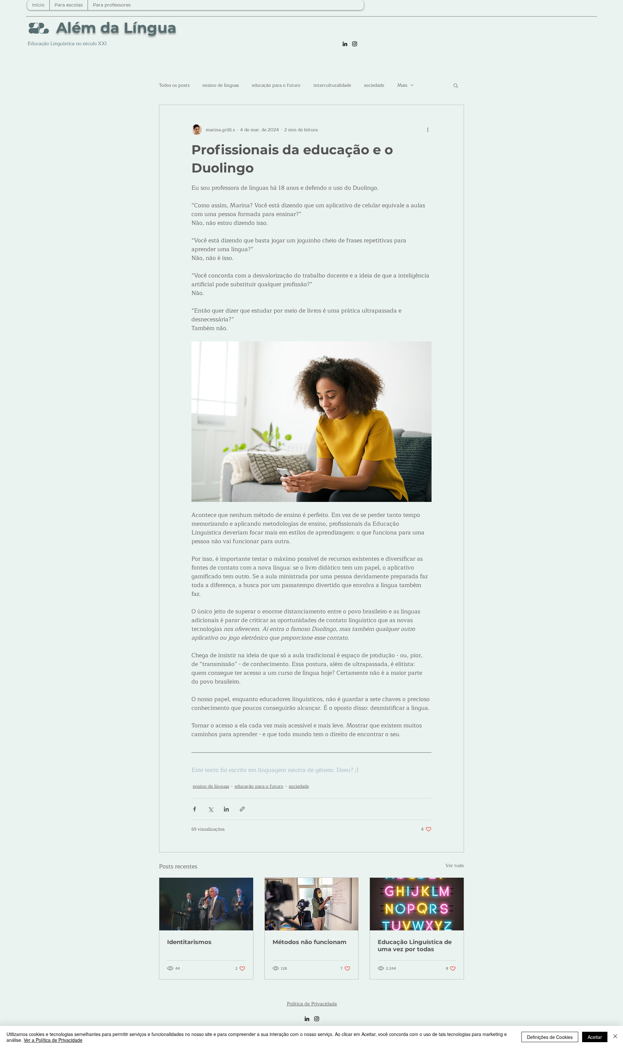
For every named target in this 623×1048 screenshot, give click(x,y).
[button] (456, 85)
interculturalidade (332, 85)
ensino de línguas (220, 85)
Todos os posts (174, 85)
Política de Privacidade (312, 1004)
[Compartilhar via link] (242, 809)
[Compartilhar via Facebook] (194, 809)
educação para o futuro (276, 85)
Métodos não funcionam (310, 942)
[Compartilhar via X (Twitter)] (210, 809)
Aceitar (595, 1037)
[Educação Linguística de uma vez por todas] (417, 904)
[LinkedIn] (345, 44)
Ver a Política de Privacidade (53, 1040)
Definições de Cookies (550, 1037)
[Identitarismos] (206, 904)
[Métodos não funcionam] (312, 904)
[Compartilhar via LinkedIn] (226, 809)
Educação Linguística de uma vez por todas (415, 946)
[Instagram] (354, 44)
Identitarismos (189, 942)
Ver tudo (455, 865)
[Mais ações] (428, 130)
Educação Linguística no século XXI (67, 44)
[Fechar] (615, 1037)
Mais (402, 85)
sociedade (374, 85)
